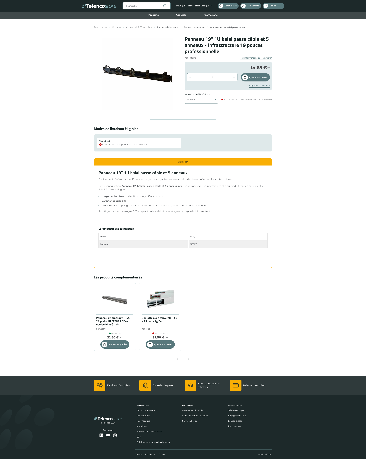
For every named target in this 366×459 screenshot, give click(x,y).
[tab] (183, 161)
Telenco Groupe (236, 410)
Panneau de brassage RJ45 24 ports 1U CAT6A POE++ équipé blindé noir (113, 321)
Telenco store (100, 27)
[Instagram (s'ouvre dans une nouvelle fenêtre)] (115, 435)
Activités (181, 15)
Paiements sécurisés (192, 410)
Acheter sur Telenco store (149, 431)
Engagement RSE (237, 415)
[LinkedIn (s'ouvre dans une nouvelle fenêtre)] (101, 435)
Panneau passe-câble (194, 27)
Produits (153, 15)
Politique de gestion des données (153, 442)
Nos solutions (143, 415)
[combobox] (147, 5)
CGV (139, 437)
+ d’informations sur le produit (256, 58)
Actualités (142, 426)
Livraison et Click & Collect (195, 415)
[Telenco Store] (99, 6)
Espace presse (235, 421)
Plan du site (150, 454)
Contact (138, 454)
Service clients (189, 421)
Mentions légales (265, 454)
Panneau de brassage (167, 27)
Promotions (211, 15)
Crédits (162, 454)
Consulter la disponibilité (197, 94)
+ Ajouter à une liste (259, 85)
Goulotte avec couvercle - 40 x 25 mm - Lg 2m (159, 319)
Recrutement (234, 426)
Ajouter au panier (258, 77)
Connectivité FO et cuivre (139, 27)
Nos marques (143, 421)
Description (183, 161)
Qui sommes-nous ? (147, 410)
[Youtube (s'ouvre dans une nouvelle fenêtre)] (108, 435)
